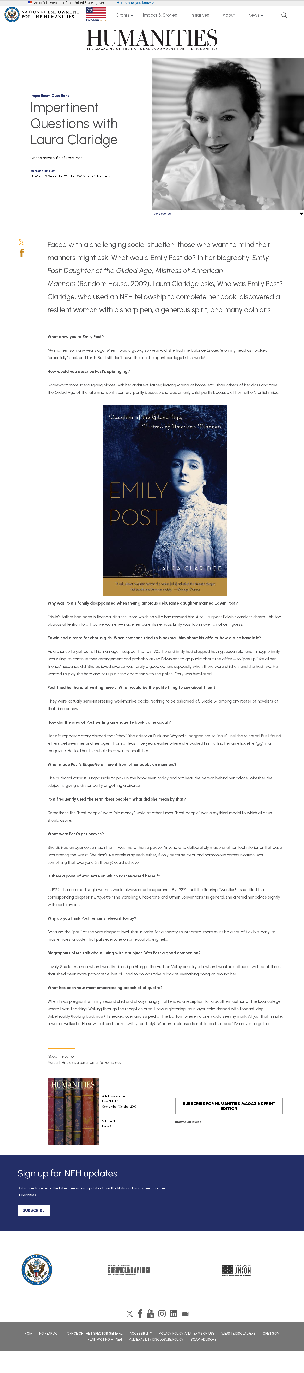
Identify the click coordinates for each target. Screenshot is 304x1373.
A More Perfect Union (237, 1270)
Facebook (22, 253)
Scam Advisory (204, 1339)
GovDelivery (185, 1313)
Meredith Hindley (42, 171)
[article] (101, 1111)
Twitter (22, 242)
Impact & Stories (160, 15)
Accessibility (141, 1333)
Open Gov (271, 1333)
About (229, 15)
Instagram (162, 1313)
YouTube (150, 1313)
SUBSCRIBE (34, 1210)
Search (284, 15)
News (254, 15)
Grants (122, 15)
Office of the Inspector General (95, 1333)
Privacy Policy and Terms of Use (186, 1333)
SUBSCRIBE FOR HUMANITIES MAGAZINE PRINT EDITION (229, 1106)
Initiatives (199, 15)
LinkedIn (173, 1313)
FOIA (28, 1333)
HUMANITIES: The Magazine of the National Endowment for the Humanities (152, 39)
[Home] (56, 14)
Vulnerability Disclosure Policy (156, 1339)
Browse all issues (188, 1122)
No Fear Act (49, 1333)
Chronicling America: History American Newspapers (129, 1270)
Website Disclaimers (238, 1333)
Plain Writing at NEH (105, 1339)
